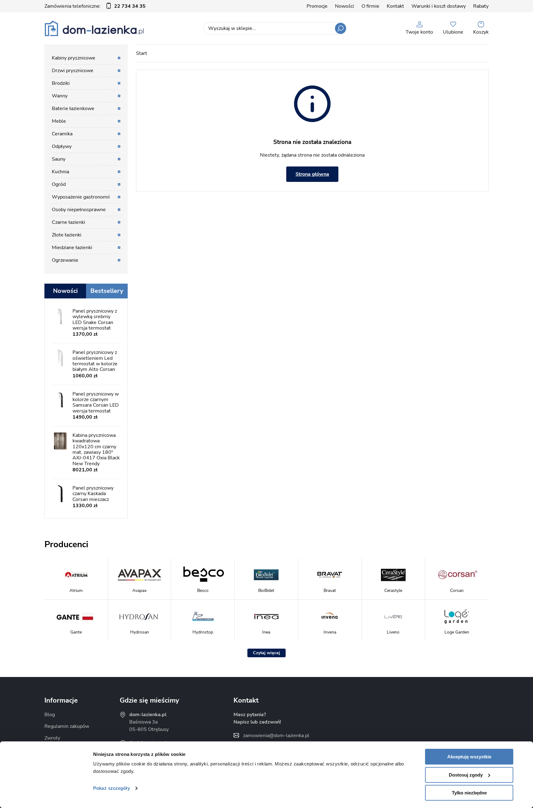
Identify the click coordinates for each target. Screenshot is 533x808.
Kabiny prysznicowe (73, 58)
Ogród (59, 184)
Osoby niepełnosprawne (79, 209)
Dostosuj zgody (466, 774)
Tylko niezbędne (469, 792)
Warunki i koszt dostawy (438, 6)
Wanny (60, 95)
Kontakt (395, 6)
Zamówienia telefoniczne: (95, 6)
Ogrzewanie (65, 260)
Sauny (58, 159)
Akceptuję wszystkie (469, 756)
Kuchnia (60, 171)
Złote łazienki (66, 235)
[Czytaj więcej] (266, 653)
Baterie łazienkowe (73, 108)
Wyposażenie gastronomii (81, 197)
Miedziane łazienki (72, 247)
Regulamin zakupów (66, 726)
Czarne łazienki (68, 222)
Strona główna (312, 174)
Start (141, 53)
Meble (59, 121)
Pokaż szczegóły (111, 788)
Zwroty (52, 738)
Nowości (344, 6)
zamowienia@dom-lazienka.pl (276, 735)
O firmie (370, 6)
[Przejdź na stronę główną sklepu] (94, 28)
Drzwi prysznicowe (72, 70)
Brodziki (61, 83)
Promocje (317, 6)
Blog (49, 714)
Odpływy (62, 146)
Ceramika (62, 133)
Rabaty (481, 6)
